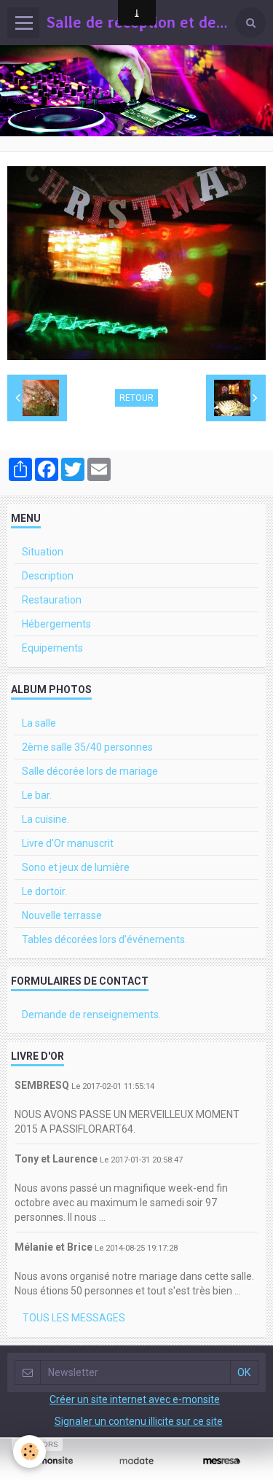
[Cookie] (29, 1451)
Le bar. (37, 795)
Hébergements (56, 624)
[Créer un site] (51, 1460)
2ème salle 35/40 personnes (87, 747)
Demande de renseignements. (91, 1014)
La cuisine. (45, 819)
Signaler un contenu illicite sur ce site (139, 1421)
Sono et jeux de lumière (76, 867)
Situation (42, 552)
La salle (39, 723)
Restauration (52, 600)
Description (48, 576)
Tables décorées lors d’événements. (104, 939)
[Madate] (136, 1460)
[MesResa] (221, 1460)
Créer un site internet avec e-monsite (135, 1399)
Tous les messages (74, 1318)
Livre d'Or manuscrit (68, 843)
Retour (136, 398)
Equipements (52, 648)
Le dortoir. (44, 891)
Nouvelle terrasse (62, 915)
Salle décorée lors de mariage (90, 771)
